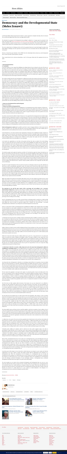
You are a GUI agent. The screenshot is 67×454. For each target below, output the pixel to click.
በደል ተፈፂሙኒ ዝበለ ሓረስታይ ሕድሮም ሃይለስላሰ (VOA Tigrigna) (56, 111)
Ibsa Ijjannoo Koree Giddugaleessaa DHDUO (55, 132)
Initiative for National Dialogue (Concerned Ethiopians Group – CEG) (55, 54)
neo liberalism (26, 391)
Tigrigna (62, 12)
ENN (3, 436)
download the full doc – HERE (11, 375)
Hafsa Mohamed (33, 15)
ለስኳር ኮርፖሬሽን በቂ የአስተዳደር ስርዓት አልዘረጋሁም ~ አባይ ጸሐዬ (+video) (56, 95)
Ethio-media (51, 444)
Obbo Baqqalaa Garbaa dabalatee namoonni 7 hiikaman (55, 129)
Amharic (51, 12)
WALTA (3, 440)
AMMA (3, 442)
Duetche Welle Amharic (21, 439)
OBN (3, 443)
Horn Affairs (52, 34)
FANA (3, 437)
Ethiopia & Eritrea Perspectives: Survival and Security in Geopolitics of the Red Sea (57, 59)
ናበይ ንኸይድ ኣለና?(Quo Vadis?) (54, 102)
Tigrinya (24, 437)
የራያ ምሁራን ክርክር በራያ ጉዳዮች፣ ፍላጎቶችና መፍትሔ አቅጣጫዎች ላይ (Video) (55, 92)
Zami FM (19, 435)
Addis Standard (51, 440)
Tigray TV (3, 444)
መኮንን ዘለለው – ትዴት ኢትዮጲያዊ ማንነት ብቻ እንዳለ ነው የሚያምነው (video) (56, 76)
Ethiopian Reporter (37, 437)
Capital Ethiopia (36, 436)
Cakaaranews (51, 442)
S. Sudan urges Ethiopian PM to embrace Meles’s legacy (40, 411)
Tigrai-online (51, 436)
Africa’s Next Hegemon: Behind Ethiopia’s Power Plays (13, 407)
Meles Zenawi (4, 20)
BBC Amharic (20, 437)
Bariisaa (35, 442)
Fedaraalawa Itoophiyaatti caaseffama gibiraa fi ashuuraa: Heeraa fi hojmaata (56, 144)
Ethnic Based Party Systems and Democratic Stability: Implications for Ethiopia (56, 62)
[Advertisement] (34, 3)
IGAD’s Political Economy (34, 12)
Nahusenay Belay (13, 17)
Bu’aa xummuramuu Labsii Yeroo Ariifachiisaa (55, 142)
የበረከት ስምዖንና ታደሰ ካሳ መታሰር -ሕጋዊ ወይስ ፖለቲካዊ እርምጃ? (56, 82)
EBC (3, 435)
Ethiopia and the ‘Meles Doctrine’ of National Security (16, 411)
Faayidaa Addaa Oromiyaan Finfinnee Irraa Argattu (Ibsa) (56, 153)
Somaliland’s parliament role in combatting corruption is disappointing (57, 57)
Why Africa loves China (53, 48)
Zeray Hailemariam (51, 15)
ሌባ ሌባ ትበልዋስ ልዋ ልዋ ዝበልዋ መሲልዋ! (55, 113)
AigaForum (51, 435)
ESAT (3, 438)
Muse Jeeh (45, 15)
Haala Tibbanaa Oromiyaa (53, 134)
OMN (3, 439)
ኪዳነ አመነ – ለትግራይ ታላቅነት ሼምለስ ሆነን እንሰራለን (55, 73)
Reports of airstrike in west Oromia (55, 46)
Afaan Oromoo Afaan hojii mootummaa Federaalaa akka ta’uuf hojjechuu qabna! (56, 147)
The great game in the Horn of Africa (56, 44)
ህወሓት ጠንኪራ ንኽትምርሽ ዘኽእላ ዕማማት (55, 120)
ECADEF (50, 443)
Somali (19, 438)
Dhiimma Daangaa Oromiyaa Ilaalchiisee (56, 139)
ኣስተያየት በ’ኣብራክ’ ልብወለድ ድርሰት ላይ (55, 84)
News (4, 12)
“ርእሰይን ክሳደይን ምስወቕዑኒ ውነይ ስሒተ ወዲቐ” (56, 105)
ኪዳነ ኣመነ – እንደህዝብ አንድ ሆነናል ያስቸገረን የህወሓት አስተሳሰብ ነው (56, 71)
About (46, 12)
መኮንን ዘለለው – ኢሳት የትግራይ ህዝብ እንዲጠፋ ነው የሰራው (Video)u (56, 79)
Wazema (50, 439)
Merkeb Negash (6, 17)
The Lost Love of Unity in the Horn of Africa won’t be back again (56, 51)
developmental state (19, 391)
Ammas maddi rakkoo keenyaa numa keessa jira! (56, 137)
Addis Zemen (36, 440)
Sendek (35, 439)
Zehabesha (51, 441)
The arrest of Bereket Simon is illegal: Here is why (56, 42)
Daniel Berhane (5, 15)
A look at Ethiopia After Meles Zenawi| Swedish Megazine (36, 407)
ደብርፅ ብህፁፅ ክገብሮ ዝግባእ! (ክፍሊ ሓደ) (55, 122)
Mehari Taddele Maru (18, 15)
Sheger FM (20, 436)
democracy (12, 391)
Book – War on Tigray (53, 40)
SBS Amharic (20, 440)
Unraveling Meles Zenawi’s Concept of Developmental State (16, 399)
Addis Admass (36, 438)
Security (26, 12)
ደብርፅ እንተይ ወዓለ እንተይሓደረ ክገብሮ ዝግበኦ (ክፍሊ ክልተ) (57, 118)
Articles (8, 12)
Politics (32, 391)
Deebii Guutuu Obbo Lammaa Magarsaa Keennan (56, 150)
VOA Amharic (20, 442)
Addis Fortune (36, 435)
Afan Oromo (56, 12)
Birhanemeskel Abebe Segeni (22, 17)
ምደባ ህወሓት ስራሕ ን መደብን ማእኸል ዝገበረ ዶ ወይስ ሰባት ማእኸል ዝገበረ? (57, 116)
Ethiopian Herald (36, 441)
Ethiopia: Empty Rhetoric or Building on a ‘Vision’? (39, 399)
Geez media (51, 438)
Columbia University (6, 391)
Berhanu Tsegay (40, 15)
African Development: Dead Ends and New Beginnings (22, 41)
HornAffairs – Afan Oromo (55, 126)
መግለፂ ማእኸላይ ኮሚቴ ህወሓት (53, 103)
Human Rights (20, 12)
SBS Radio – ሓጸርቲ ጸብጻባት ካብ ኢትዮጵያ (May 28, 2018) (56, 108)
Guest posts (11, 15)
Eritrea (42, 12)
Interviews (13, 12)
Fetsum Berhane (26, 15)
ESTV (3, 441)
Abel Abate (58, 15)
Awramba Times (52, 437)
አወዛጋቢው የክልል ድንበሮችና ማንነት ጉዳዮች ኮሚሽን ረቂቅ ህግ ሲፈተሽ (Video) (56, 90)
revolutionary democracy (38, 391)
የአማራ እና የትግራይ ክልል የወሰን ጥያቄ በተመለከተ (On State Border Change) (56, 87)
